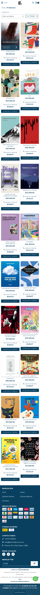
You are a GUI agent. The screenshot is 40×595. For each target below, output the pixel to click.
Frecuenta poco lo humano (10, 145)
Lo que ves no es (10, 419)
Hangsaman (10, 51)
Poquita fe (10, 98)
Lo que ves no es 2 (29, 419)
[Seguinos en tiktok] (13, 554)
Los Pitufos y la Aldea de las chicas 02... (29, 334)
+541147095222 (10, 539)
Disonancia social (30, 145)
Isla (29, 96)
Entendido (20, 592)
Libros (22, 492)
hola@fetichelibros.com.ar (14, 542)
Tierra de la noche (30, 190)
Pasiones (29, 242)
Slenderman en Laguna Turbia (10, 335)
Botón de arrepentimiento (20, 581)
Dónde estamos (26, 496)
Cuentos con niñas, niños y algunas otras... (30, 462)
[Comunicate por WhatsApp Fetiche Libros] (35, 578)
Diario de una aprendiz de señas (10, 195)
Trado (29, 50)
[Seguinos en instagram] (3, 554)
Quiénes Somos (8, 496)
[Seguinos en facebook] (8, 554)
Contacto (5, 501)
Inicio (4, 8)
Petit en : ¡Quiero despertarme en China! (29, 376)
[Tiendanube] (20, 570)
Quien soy (10, 378)
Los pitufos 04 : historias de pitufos (10, 465)
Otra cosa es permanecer (10, 242)
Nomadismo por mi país (10, 288)
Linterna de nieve (29, 288)
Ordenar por (5, 12)
